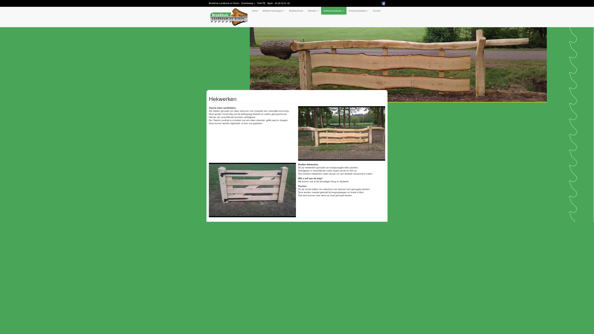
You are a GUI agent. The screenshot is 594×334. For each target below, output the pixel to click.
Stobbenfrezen (296, 10)
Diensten (312, 10)
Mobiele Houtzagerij (273, 10)
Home (255, 10)
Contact (377, 10)
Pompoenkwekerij (358, 10)
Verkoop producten (333, 10)
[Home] (229, 17)
